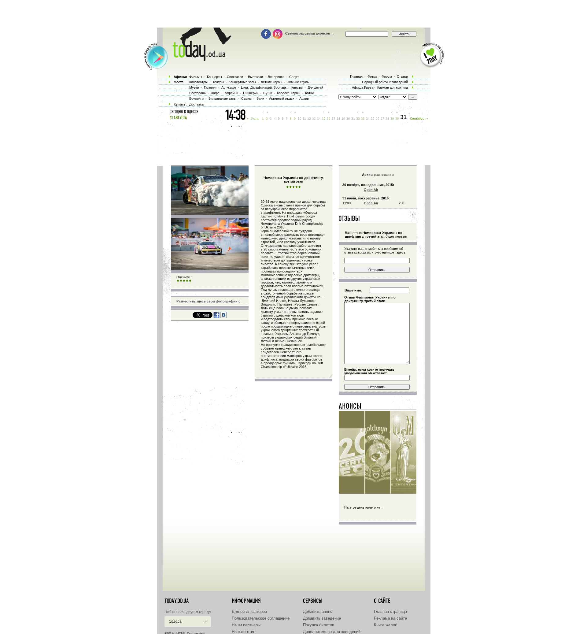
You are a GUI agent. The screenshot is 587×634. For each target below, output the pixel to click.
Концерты (214, 77)
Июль (255, 118)
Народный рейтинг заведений (385, 82)
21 (353, 118)
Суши (267, 93)
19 (343, 118)
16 (328, 118)
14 (319, 118)
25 (373, 118)
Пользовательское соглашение (261, 618)
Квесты (297, 87)
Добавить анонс (317, 611)
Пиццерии (250, 93)
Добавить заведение (322, 618)
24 (368, 118)
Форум (387, 76)
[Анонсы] (350, 407)
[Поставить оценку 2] (181, 281)
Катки (309, 93)
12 (309, 118)
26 (377, 118)
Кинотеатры (198, 82)
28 (387, 118)
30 (397, 118)
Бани (260, 98)
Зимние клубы (298, 82)
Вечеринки (276, 77)
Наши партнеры (246, 625)
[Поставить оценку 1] (178, 281)
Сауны (246, 98)
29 (392, 118)
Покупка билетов (318, 625)
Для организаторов (249, 611)
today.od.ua (176, 601)
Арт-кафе (228, 87)
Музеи (194, 87)
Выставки (255, 77)
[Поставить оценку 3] (184, 281)
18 (338, 118)
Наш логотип (243, 631)
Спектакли (235, 77)
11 (304, 118)
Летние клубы (271, 82)
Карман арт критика (392, 87)
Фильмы (195, 77)
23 (363, 118)
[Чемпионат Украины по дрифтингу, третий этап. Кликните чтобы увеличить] (210, 213)
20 (348, 118)
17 (333, 118)
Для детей (315, 87)
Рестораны (197, 93)
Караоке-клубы (288, 93)
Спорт (294, 77)
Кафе (215, 93)
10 (299, 118)
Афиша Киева (362, 87)
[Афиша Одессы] (198, 59)
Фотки (372, 76)
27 (382, 118)
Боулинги (196, 98)
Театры (218, 82)
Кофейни (231, 93)
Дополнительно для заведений (331, 631)
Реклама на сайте (390, 618)
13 (314, 118)
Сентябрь (417, 118)
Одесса (175, 621)
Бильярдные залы (222, 98)
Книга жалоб (385, 625)
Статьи (402, 76)
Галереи (210, 87)
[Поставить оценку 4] (187, 281)
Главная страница (390, 611)
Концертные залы (242, 82)
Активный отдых (281, 98)
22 (358, 118)
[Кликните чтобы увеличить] (210, 268)
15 (324, 118)
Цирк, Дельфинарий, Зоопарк (263, 87)
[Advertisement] (293, 14)
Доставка (196, 104)
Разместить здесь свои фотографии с (208, 301)
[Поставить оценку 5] (190, 281)
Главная (356, 76)
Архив (304, 98)
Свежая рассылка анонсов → (309, 33)
